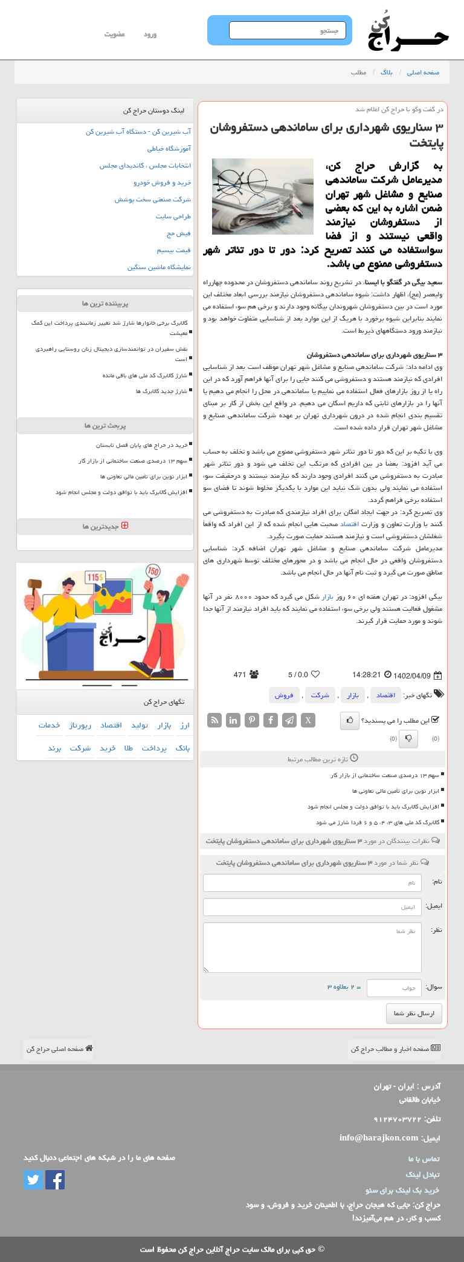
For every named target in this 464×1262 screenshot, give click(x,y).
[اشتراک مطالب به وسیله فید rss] (214, 720)
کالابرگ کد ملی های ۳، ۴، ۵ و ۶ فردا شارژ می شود (377, 822)
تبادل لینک (422, 1174)
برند (54, 748)
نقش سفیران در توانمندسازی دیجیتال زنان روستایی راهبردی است (111, 354)
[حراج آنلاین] (408, 15)
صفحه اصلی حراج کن (56, 1049)
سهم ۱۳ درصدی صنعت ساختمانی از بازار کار (384, 775)
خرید (107, 748)
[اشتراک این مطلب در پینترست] (251, 720)
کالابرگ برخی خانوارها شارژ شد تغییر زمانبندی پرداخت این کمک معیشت (109, 328)
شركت (320, 695)
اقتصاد (349, 524)
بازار (327, 596)
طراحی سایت (173, 216)
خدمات (49, 725)
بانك (183, 748)
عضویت (114, 34)
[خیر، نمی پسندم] (408, 739)
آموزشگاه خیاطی (169, 148)
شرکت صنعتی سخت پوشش (153, 199)
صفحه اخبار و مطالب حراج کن (391, 1049)
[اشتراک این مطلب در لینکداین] (233, 720)
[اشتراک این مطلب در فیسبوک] (270, 720)
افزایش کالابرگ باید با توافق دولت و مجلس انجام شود (373, 807)
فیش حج (179, 233)
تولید (139, 725)
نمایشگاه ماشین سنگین (159, 267)
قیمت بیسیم (174, 250)
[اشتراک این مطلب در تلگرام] (289, 720)
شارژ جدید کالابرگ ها (161, 391)
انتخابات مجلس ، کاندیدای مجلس (145, 165)
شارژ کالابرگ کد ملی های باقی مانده (145, 375)
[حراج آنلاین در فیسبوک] (54, 1180)
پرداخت (154, 748)
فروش (284, 695)
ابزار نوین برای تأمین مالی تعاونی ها (395, 791)
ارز (185, 725)
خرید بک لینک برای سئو (402, 1190)
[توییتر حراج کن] (33, 1180)
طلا (128, 748)
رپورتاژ (80, 725)
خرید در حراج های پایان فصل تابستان (141, 445)
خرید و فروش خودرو (162, 182)
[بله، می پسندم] (349, 721)
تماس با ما (423, 1158)
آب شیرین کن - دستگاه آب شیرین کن (138, 131)
